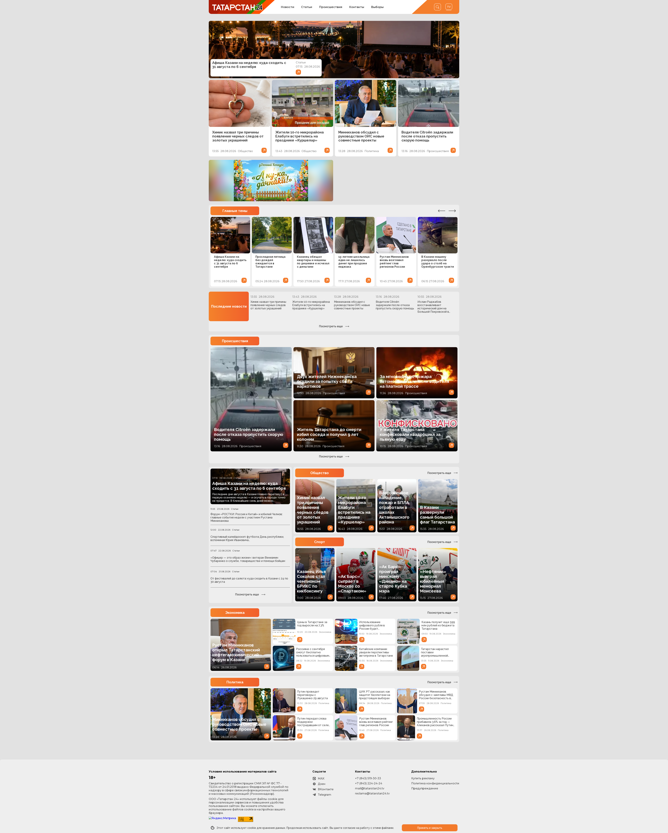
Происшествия (330, 7)
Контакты (356, 7)
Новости (287, 7)
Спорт (319, 542)
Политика (234, 682)
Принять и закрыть (429, 828)
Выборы (377, 7)
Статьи (306, 7)
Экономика (235, 613)
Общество (319, 473)
